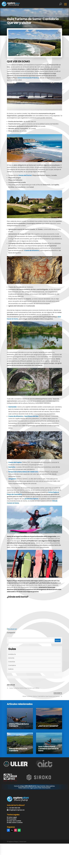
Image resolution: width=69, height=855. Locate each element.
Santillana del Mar (31, 416)
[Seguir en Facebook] (8, 830)
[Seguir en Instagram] (15, 830)
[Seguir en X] (12, 830)
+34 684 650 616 (14, 808)
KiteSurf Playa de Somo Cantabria (19, 725)
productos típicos (31, 499)
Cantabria (12, 665)
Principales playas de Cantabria (18, 749)
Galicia (10, 669)
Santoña (11, 467)
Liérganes (12, 479)
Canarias (11, 662)
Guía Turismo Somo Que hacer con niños (24, 688)
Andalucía (12, 654)
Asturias (11, 658)
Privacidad (12, 819)
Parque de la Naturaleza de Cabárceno (23, 472)
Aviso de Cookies (14, 821)
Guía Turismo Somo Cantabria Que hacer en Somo (41, 696)
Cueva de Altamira (31, 250)
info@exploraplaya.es (17, 810)
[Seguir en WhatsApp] (19, 830)
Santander (12, 407)
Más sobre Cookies (15, 822)
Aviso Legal (12, 817)
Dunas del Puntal (25, 175)
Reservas (60, 844)
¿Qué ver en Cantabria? (48, 726)
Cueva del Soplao (15, 462)
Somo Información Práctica (28, 78)
